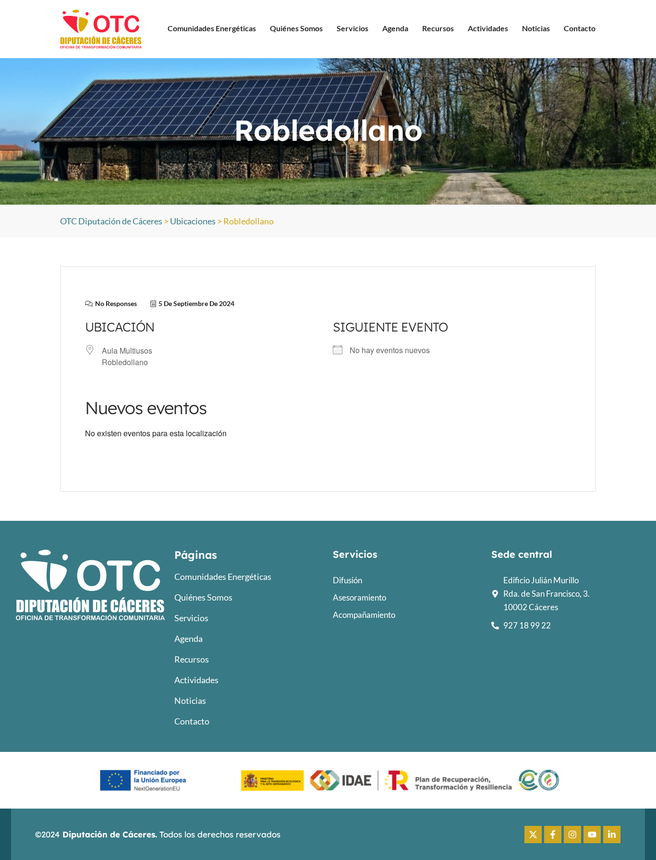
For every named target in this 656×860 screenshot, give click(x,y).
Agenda (395, 28)
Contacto (579, 28)
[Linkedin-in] (611, 834)
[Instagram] (572, 834)
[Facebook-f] (552, 834)
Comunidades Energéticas (212, 28)
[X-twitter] (533, 834)
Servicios (352, 28)
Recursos (438, 28)
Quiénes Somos (296, 28)
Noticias (536, 28)
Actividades (488, 28)
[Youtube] (592, 834)
